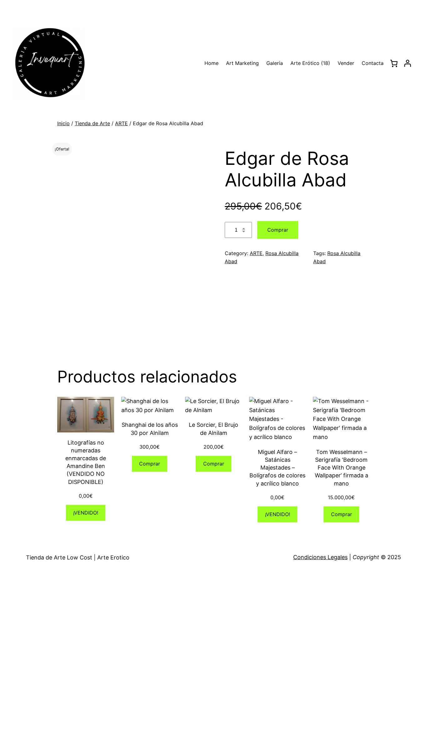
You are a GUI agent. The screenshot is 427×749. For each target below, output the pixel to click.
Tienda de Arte (92, 123)
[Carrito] (394, 63)
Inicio (63, 123)
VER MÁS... (142, 672)
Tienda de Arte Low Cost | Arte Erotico (77, 557)
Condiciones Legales (320, 557)
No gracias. (130, 745)
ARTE (121, 123)
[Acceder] (407, 63)
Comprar (277, 230)
